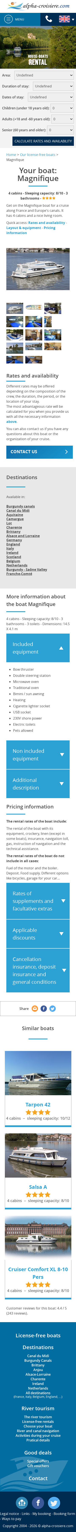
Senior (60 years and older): (24, 130)
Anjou (38, 1369)
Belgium (13, 561)
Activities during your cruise (38, 1435)
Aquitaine (14, 515)
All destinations (38, 1394)
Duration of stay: (17, 86)
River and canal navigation (38, 1431)
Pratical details (38, 1440)
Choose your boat (38, 1426)
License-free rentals (38, 1421)
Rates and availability (46, 222)
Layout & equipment (23, 227)
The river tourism (38, 1417)
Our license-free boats (37, 154)
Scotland (13, 557)
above (11, 421)
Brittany (13, 531)
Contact (38, 1478)
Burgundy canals (20, 506)
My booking (42, 1513)
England (13, 544)
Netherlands (16, 565)
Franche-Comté (19, 574)
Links (26, 1513)
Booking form (64, 1513)
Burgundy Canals (38, 1360)
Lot (9, 523)
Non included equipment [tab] (28, 755)
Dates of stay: (14, 97)
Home (11, 154)
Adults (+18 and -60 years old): (26, 119)
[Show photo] (14, 308)
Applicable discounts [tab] (25, 934)
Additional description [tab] (26, 784)
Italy (10, 548)
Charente (14, 527)
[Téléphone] (48, 19)
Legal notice (9, 1513)
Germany (14, 540)
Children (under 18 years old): (25, 108)
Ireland (12, 553)
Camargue (15, 519)
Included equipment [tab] (25, 648)
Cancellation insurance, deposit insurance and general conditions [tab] (34, 970)
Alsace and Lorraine (23, 536)
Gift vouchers (38, 1466)
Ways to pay (11, 1518)
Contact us (24, 451)
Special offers (38, 1461)
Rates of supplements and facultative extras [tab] (33, 901)
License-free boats (38, 1335)
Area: (7, 75)
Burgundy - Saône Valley (26, 569)
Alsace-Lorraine (38, 1374)
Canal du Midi (18, 510)
